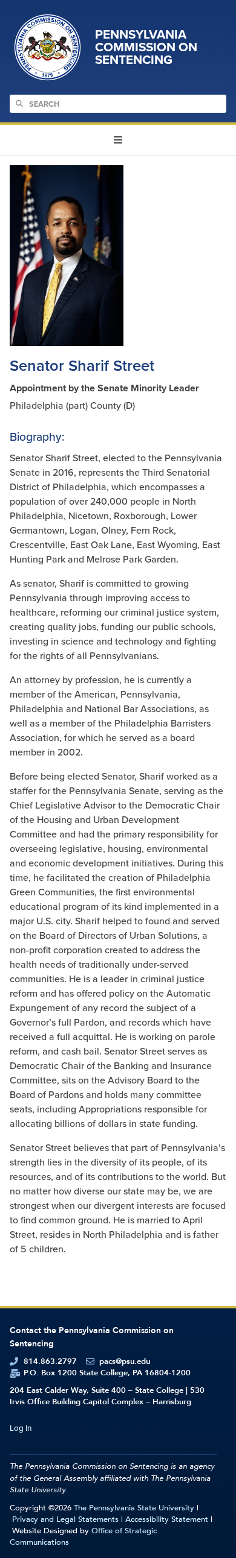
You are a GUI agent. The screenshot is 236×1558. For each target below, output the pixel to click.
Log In (20, 1428)
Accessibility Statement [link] (166, 1519)
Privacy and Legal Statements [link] (65, 1519)
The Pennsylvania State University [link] (134, 1508)
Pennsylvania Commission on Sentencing (146, 47)
